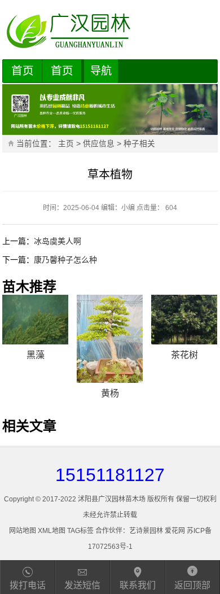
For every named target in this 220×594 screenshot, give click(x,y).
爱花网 (175, 531)
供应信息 (99, 143)
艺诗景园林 (146, 531)
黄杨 (110, 393)
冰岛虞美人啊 (57, 241)
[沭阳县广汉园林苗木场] (109, 31)
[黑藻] (35, 319)
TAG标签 (80, 531)
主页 (66, 143)
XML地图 (51, 531)
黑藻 (36, 355)
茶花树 (184, 355)
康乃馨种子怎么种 (65, 259)
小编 (128, 208)
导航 (101, 71)
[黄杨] (110, 339)
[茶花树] (184, 319)
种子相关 (139, 143)
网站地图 (22, 531)
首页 (22, 70)
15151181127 (110, 475)
